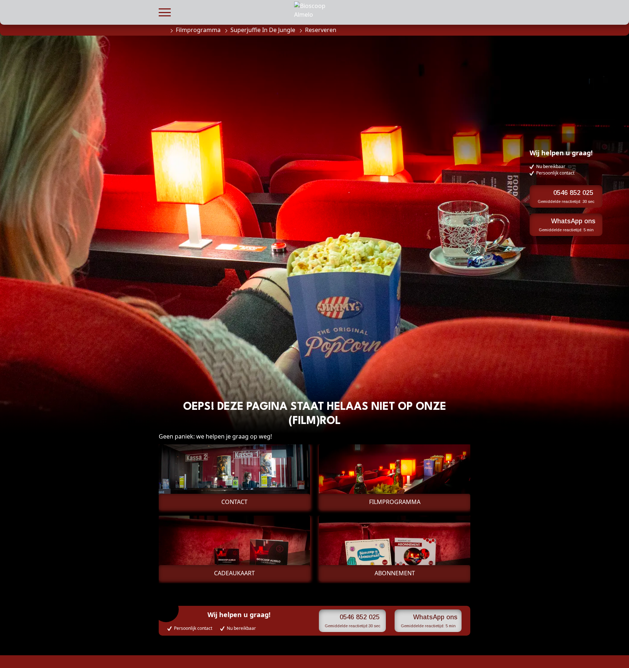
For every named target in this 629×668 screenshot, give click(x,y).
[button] (165, 11)
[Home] (162, 29)
